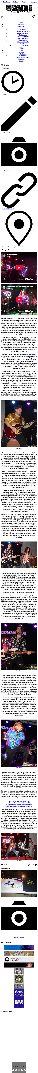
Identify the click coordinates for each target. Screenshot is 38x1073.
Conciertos (23, 55)
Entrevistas (23, 35)
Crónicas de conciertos (22, 31)
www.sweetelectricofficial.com (19, 801)
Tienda (21, 61)
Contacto (21, 59)
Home (21, 23)
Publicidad (21, 26)
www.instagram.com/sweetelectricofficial (19, 806)
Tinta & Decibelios (23, 36)
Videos (21, 47)
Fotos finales (25, 45)
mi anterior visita (30, 354)
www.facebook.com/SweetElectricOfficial (18, 803)
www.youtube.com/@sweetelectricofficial (19, 804)
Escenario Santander (8, 209)
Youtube (24, 2)
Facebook (6, 2)
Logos (21, 50)
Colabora (21, 52)
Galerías (23, 43)
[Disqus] (19, 1037)
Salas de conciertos (23, 42)
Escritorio (21, 24)
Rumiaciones (23, 40)
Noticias (23, 29)
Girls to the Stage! (23, 38)
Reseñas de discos (23, 33)
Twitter (15, 2)
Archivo (21, 28)
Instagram (34, 2)
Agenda (21, 49)
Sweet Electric (19, 938)
